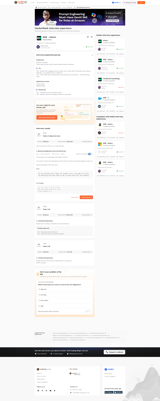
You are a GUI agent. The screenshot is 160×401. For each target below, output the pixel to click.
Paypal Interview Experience (78, 340)
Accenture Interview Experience (100, 335)
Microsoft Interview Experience (78, 333)
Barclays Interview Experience (60, 340)
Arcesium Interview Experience (94, 337)
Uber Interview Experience (111, 337)
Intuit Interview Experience (76, 337)
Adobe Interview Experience (60, 337)
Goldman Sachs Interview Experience (62, 335)
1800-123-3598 (77, 390)
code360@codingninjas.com (80, 393)
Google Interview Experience (97, 333)
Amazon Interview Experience (60, 333)
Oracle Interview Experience (82, 335)
